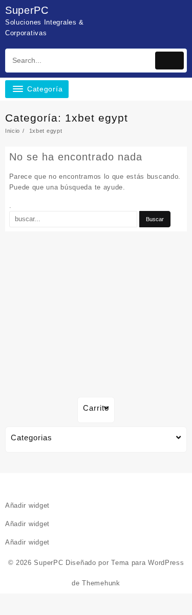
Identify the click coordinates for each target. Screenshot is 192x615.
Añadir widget (27, 505)
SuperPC (27, 10)
